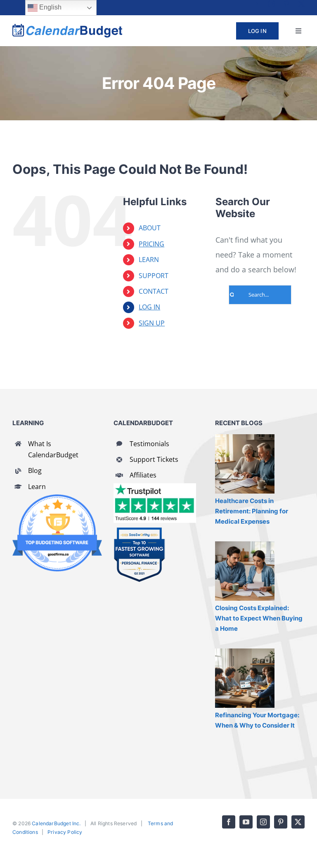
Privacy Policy (65, 832)
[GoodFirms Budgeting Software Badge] (57, 498)
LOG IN (149, 306)
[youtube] (256, 3)
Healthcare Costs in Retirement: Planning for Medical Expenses (251, 511)
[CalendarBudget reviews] (155, 487)
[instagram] (271, 3)
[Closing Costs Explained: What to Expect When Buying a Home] (244, 571)
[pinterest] (286, 3)
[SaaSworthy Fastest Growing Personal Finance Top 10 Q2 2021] (139, 531)
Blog (35, 470)
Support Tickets (154, 459)
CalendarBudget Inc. (56, 823)
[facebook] (242, 3)
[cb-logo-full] (67, 28)
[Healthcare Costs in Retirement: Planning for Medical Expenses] (244, 464)
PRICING (151, 243)
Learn (37, 486)
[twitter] (301, 3)
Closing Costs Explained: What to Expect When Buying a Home (259, 618)
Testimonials (149, 443)
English (50, 7)
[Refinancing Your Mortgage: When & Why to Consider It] (244, 678)
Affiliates (143, 475)
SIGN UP (152, 323)
